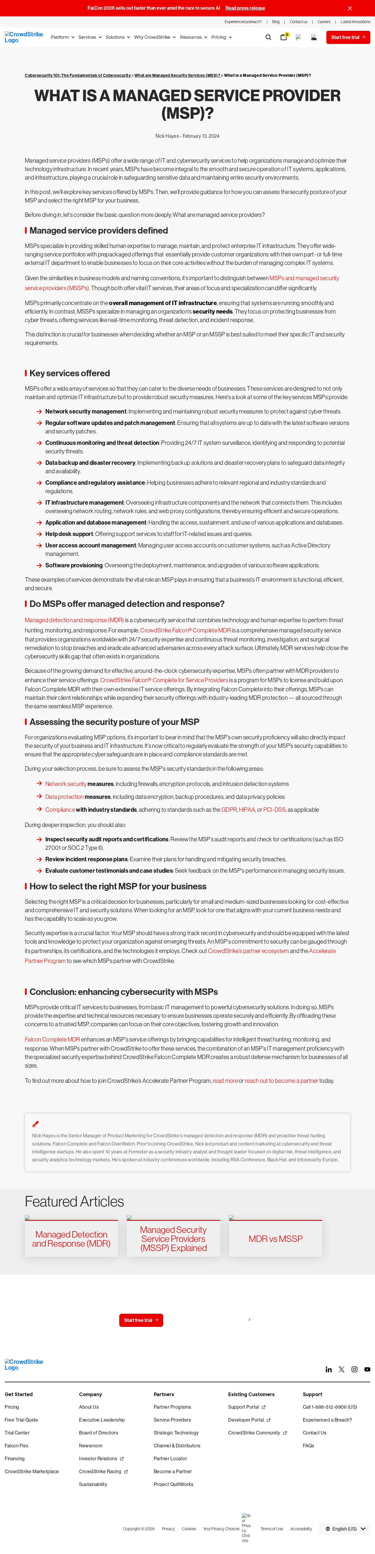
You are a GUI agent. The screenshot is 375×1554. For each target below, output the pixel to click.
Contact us (186, 1320)
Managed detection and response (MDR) (74, 620)
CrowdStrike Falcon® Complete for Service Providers (164, 680)
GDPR (229, 809)
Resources (191, 37)
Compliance (60, 809)
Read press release (245, 8)
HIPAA (247, 809)
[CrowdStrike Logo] (24, 37)
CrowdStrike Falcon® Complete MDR (185, 630)
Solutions (115, 37)
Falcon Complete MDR (52, 1039)
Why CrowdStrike (152, 37)
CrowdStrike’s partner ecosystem (248, 951)
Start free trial (138, 1320)
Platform (60, 37)
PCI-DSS (274, 809)
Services (87, 37)
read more (225, 1081)
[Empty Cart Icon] (314, 37)
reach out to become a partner (281, 1081)
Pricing (219, 37)
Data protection (64, 797)
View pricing (232, 1320)
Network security (66, 784)
